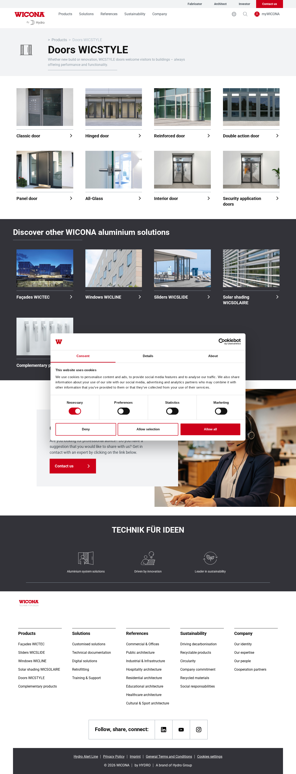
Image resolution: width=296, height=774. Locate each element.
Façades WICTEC (33, 297)
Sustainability (134, 14)
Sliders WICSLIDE (171, 297)
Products (65, 14)
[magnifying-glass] (245, 14)
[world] (234, 14)
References (109, 14)
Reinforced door (169, 135)
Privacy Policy (114, 756)
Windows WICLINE (103, 297)
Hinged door (97, 135)
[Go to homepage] (29, 18)
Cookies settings (209, 756)
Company (159, 14)
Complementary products (40, 365)
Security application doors (242, 201)
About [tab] (213, 356)
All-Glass (94, 198)
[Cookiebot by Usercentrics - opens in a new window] (222, 341)
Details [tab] (148, 356)
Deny (86, 429)
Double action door (241, 135)
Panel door (26, 198)
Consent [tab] (82, 356)
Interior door (166, 198)
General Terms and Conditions (169, 756)
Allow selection (148, 429)
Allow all (210, 429)
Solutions (86, 14)
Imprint (135, 756)
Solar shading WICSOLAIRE (236, 299)
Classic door (28, 135)
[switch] (123, 411)
